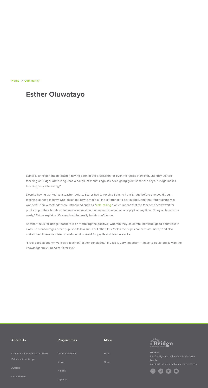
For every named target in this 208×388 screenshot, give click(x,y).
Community (32, 80)
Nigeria (62, 370)
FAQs (107, 353)
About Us (146, 8)
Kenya (61, 362)
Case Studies (18, 376)
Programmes (169, 8)
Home (15, 80)
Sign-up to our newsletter (181, 3)
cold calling (103, 205)
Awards (15, 367)
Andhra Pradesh (67, 353)
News (190, 8)
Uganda (62, 379)
